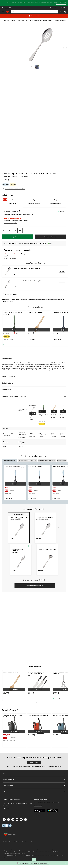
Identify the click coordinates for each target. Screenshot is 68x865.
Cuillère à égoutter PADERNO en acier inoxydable (25, 173)
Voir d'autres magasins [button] (10, 223)
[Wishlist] (61, 12)
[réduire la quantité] (15, 230)
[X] (8, 819)
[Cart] (65, 12)
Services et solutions (8, 779)
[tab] (12, 203)
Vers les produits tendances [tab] (46, 460)
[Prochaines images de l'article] (65, 47)
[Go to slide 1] (31, 67)
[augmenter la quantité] (3, 230)
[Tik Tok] (25, 819)
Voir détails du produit (10, 176)
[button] (55, 12)
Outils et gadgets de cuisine (35, 20)
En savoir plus (38, 806)
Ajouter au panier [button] (17, 237)
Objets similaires (23, 176)
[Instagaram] (12, 819)
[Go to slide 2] (37, 67)
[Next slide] (65, 3)
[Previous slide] (3, 3)
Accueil (6, 20)
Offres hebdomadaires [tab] (9, 460)
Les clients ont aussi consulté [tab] (27, 460)
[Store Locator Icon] (3, 8)
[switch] (21, 410)
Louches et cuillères (60, 20)
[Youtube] (17, 819)
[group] (10, 336)
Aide (4, 773)
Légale (5, 791)
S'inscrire (6, 808)
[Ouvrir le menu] (3, 12)
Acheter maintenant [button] (50, 237)
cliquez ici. (12, 301)
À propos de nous (8, 785)
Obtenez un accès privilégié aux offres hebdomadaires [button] (33, 863)
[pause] (8, 3)
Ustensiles (20, 20)
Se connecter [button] (34, 762)
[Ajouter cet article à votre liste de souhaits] (20, 230)
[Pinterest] (21, 819)
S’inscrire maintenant (55, 766)
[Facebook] (4, 819)
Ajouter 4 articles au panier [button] (34, 585)
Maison (13, 20)
